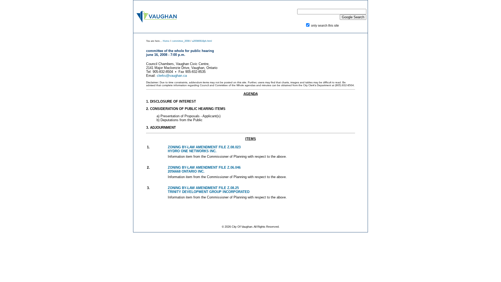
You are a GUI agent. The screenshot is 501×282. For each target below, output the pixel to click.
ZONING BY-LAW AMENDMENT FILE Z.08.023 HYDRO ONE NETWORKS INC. (204, 149)
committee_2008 (181, 41)
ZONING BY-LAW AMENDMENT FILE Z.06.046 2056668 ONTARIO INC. (204, 169)
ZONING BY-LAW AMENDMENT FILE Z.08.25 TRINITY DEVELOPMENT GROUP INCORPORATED (208, 190)
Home (166, 41)
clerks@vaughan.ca (172, 76)
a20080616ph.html (202, 41)
